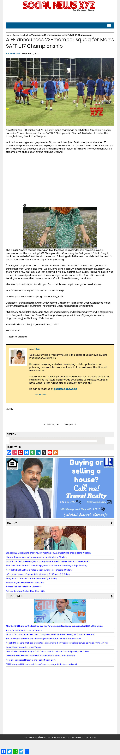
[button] (24, 205)
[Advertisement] (60, 16)
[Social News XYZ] (59, 10)
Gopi (18, 53)
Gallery (12, 523)
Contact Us (90, 737)
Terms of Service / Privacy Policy (67, 737)
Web (40, 394)
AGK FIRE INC (45, 737)
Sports (16, 35)
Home (8, 35)
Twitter (44, 394)
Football (24, 35)
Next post (69, 424)
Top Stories (14, 596)
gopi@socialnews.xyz (65, 388)
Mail (36, 394)
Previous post (53, 424)
